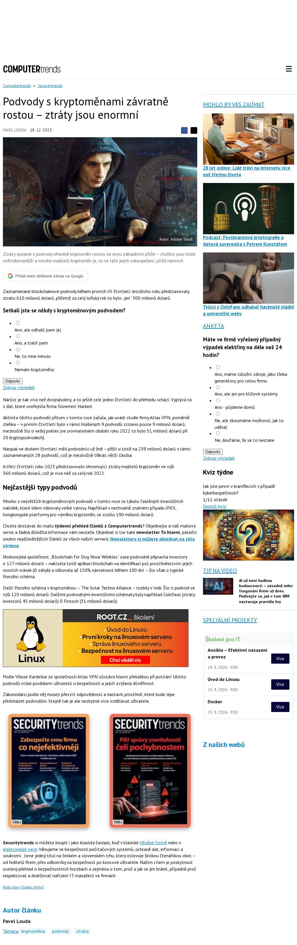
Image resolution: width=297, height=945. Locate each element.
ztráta (82, 931)
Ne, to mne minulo (33, 356)
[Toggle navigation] (289, 69)
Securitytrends (50, 85)
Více (280, 658)
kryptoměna (33, 931)
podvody (60, 931)
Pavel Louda (14, 130)
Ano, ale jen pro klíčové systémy (246, 394)
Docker (215, 701)
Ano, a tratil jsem (31, 343)
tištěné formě (153, 842)
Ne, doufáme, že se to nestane (244, 440)
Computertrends (17, 85)
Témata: (11, 931)
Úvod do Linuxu (224, 679)
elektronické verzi (20, 849)
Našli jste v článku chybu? (23, 887)
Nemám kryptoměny (34, 369)
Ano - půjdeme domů (235, 407)
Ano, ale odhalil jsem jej (38, 330)
